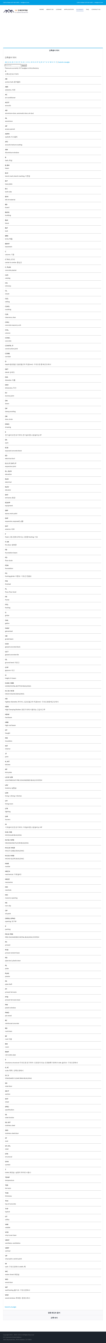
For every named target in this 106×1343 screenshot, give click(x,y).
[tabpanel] (53, 681)
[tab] (53, 50)
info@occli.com (25, 2)
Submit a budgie (64, 62)
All (6, 62)
